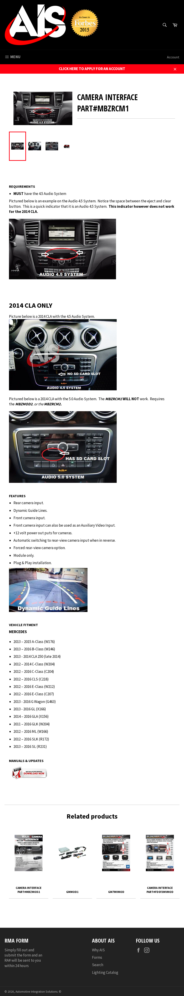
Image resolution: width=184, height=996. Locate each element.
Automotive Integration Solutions (36, 992)
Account (173, 57)
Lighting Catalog (105, 972)
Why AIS (98, 949)
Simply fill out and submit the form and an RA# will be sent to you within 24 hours (23, 957)
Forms (97, 957)
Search (97, 964)
